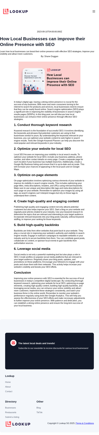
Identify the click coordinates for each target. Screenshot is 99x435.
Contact (8, 391)
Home (8, 382)
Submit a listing (12, 417)
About (8, 387)
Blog (38, 408)
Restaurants (10, 412)
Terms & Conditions (85, 423)
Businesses (10, 408)
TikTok (39, 412)
